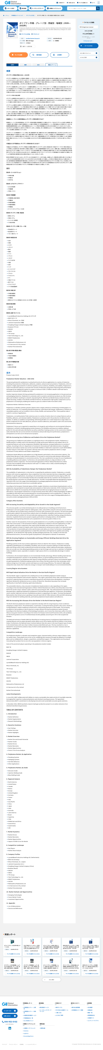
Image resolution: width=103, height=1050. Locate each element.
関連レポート (51, 65)
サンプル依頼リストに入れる (13, 954)
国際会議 (42, 1028)
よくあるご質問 (59, 1015)
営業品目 (90, 1010)
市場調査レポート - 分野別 (30, 1008)
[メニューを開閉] (98, 2)
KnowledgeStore (28, 1036)
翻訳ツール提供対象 (27, 47)
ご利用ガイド (58, 1003)
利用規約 (22, 1044)
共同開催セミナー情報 (77, 1010)
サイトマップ (4, 1044)
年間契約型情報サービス (30, 1015)
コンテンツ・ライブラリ (93, 1020)
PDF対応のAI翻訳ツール (62, 1010)
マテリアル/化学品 (30, 15)
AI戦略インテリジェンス (29, 1028)
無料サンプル (59, 1007)
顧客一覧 (90, 1012)
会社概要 (90, 1007)
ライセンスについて (88, 41)
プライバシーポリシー (13, 1044)
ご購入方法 (58, 1012)
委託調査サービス (44, 1007)
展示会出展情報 (76, 1007)
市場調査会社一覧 (28, 1018)
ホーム (7, 15)
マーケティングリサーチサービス (45, 1010)
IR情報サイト (91, 1018)
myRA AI (26, 1033)
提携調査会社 (91, 1015)
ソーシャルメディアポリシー (31, 1044)
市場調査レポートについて (17, 15)
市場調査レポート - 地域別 (30, 1012)
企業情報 (89, 1003)
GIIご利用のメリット (28, 1020)
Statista (26, 1031)
